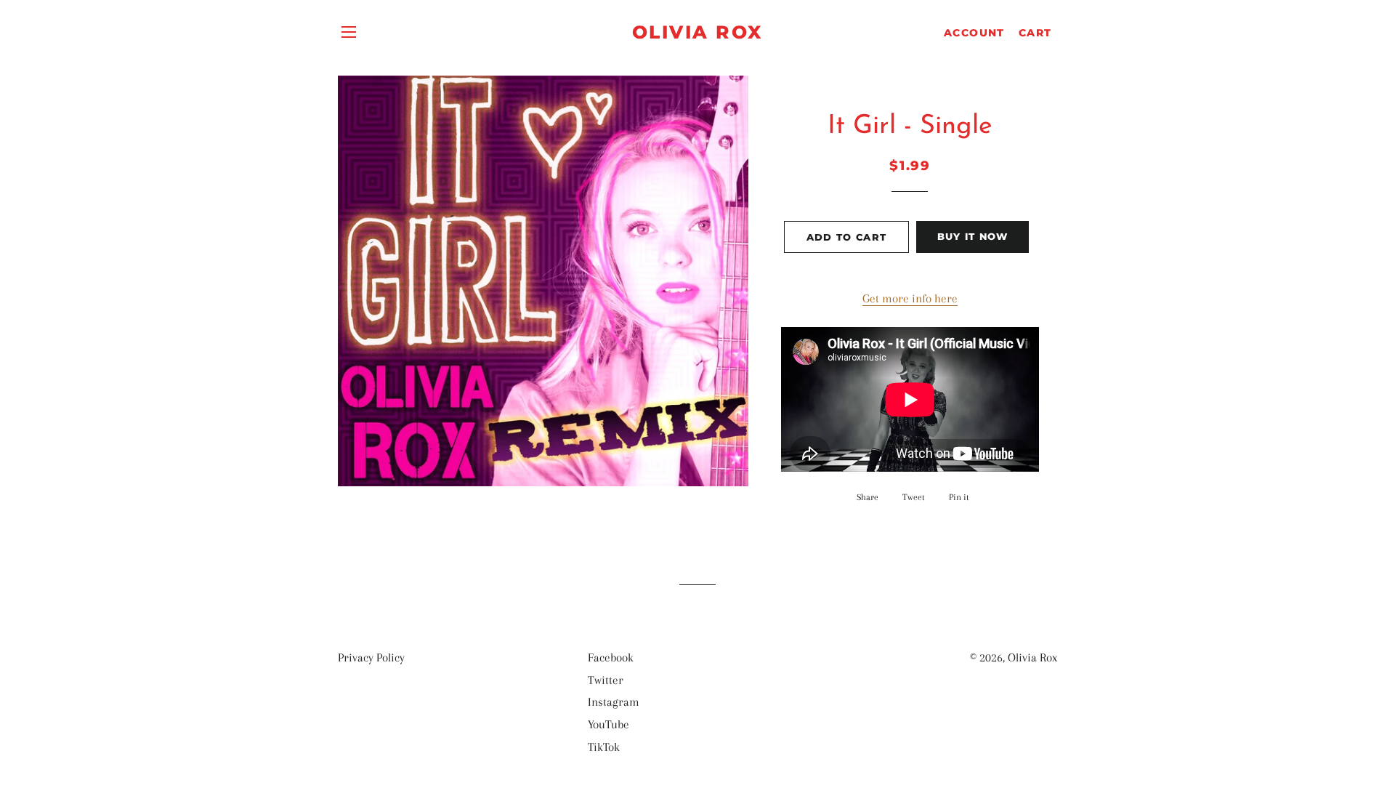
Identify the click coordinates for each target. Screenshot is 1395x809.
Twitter (605, 680)
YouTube (608, 724)
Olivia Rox (697, 32)
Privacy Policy (371, 657)
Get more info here (910, 298)
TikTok (604, 747)
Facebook (611, 657)
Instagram (613, 702)
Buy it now (972, 236)
